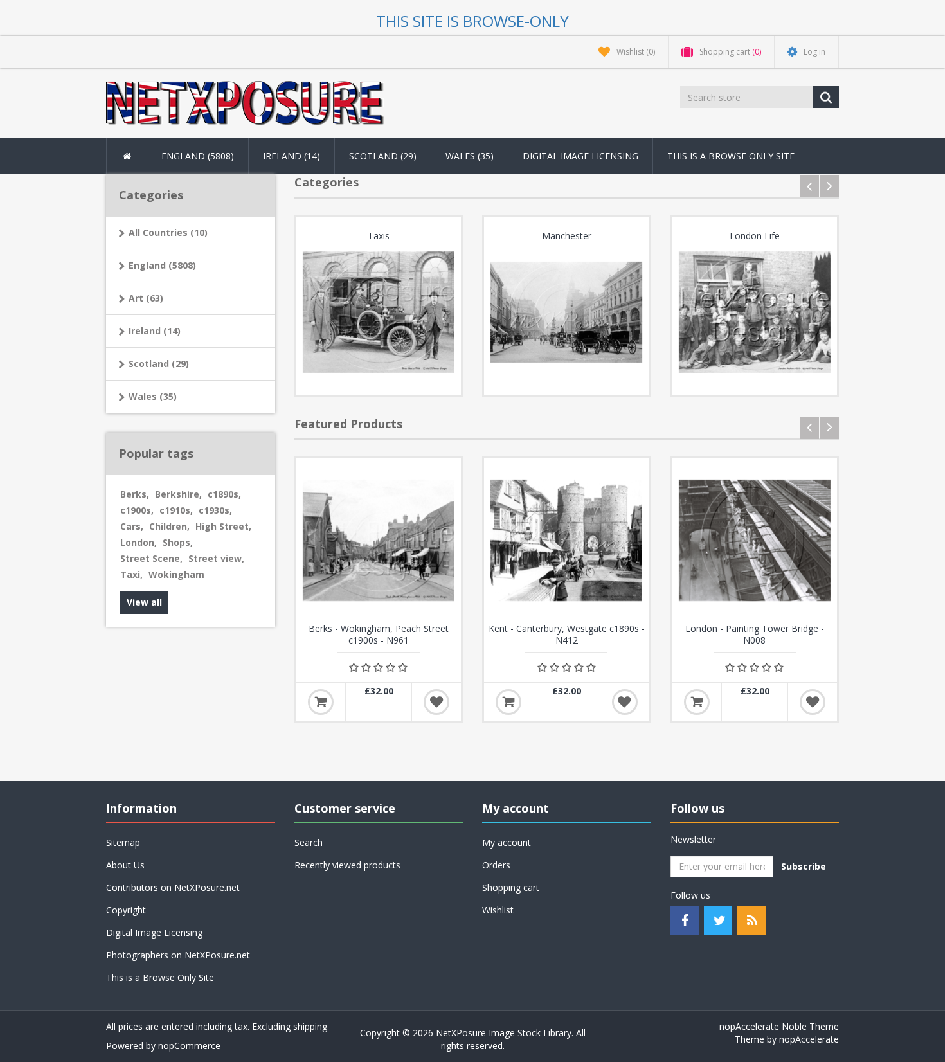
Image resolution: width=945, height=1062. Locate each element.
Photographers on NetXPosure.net (178, 955)
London (138, 542)
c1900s (137, 510)
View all (144, 602)
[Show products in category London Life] (755, 312)
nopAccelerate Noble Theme (779, 1026)
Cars (131, 526)
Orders (496, 865)
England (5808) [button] (197, 156)
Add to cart (321, 702)
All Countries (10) (168, 232)
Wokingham (176, 574)
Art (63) (146, 298)
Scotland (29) (159, 363)
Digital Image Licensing (580, 156)
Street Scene (151, 558)
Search (308, 842)
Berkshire (178, 494)
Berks (134, 494)
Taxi (131, 574)
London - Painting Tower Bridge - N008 (754, 634)
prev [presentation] (809, 186)
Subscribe (803, 866)
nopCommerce (189, 1046)
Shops (178, 542)
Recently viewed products (347, 865)
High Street (223, 526)
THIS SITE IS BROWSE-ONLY (472, 21)
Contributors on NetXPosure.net (173, 887)
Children (169, 526)
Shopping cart (510, 887)
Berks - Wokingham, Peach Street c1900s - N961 (379, 634)
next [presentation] (829, 186)
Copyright (126, 910)
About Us (125, 865)
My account (506, 842)
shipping (310, 1026)
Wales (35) (153, 396)
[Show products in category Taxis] (379, 312)
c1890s (224, 494)
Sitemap (123, 842)
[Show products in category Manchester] (567, 312)
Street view (216, 558)
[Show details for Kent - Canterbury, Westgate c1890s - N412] (567, 540)
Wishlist (498, 910)
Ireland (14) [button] (291, 156)
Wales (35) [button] (470, 156)
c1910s (176, 510)
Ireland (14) (155, 331)
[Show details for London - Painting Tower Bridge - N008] (755, 540)
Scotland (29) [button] (383, 156)
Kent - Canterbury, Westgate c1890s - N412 (567, 634)
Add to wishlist (436, 702)
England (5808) (162, 265)
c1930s (215, 510)
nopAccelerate (809, 1039)
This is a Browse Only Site (731, 156)
